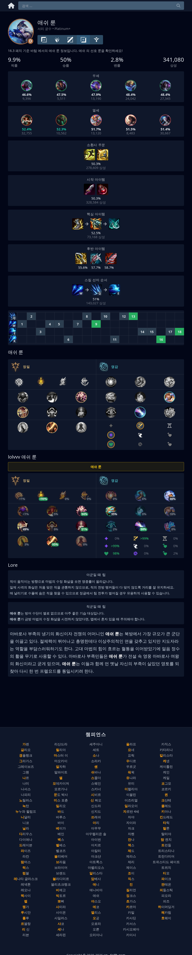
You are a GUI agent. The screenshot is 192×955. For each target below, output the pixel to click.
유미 (131, 783)
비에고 (61, 890)
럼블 (25, 873)
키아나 (166, 811)
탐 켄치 (166, 839)
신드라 (96, 806)
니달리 (26, 817)
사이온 (61, 912)
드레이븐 (25, 845)
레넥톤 (26, 884)
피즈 (166, 901)
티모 (166, 873)
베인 (61, 834)
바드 (61, 811)
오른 (96, 929)
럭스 (25, 867)
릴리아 (61, 749)
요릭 (131, 755)
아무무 (96, 828)
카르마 (131, 907)
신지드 (96, 811)
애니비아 (96, 890)
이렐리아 (131, 789)
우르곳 (131, 766)
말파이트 (60, 772)
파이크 (166, 878)
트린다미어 (166, 856)
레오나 (26, 890)
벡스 (61, 839)
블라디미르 (61, 878)
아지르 (96, 845)
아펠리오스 (96, 867)
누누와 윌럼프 (25, 811)
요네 (131, 749)
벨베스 (61, 845)
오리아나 (96, 935)
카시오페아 (131, 929)
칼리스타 (166, 755)
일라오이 (131, 806)
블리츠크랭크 (61, 884)
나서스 (26, 789)
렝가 (25, 907)
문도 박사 (61, 794)
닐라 (25, 828)
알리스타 (96, 873)
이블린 (131, 794)
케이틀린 (166, 766)
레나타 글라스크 (26, 878)
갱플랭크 (25, 755)
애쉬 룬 (96, 466)
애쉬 (96, 895)
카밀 (131, 912)
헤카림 (166, 912)
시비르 (96, 794)
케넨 (166, 761)
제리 (131, 862)
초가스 (131, 901)
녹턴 (25, 806)
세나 (61, 929)
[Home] (11, 5)
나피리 (26, 794)
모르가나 (60, 789)
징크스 (131, 895)
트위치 (166, 867)
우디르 (131, 761)
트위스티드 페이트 (166, 862)
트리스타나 (166, 850)
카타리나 (166, 749)
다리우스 (25, 834)
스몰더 (96, 777)
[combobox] (101, 5)
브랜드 (61, 873)
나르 (25, 777)
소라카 (96, 761)
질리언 (131, 890)
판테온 (166, 884)
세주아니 (96, 744)
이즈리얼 (131, 800)
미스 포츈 (61, 800)
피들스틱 (166, 890)
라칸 (25, 856)
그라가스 (25, 761)
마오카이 (60, 761)
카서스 (131, 923)
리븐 (25, 935)
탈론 (166, 828)
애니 (96, 884)
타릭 (166, 822)
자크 (131, 828)
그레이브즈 (26, 766)
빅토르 (61, 895)
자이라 (131, 822)
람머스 (26, 862)
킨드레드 (166, 817)
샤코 (61, 923)
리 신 (26, 929)
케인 (166, 772)
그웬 (25, 772)
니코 (25, 822)
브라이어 (60, 867)
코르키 (166, 789)
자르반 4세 (131, 811)
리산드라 (60, 744)
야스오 (96, 901)
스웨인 (96, 783)
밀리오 (61, 806)
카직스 (166, 744)
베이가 (61, 828)
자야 (131, 817)
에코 (96, 907)
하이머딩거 (166, 907)
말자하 (61, 766)
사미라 (61, 907)
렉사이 (26, 895)
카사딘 (131, 918)
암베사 (96, 878)
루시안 (26, 912)
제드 (131, 850)
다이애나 (25, 839)
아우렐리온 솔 (96, 834)
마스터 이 (61, 755)
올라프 (131, 744)
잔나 (131, 839)
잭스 (131, 845)
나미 (25, 783)
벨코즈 (61, 850)
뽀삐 (61, 901)
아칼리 (96, 850)
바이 (61, 822)
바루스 (61, 817)
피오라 (166, 895)
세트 (96, 749)
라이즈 (26, 850)
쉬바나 (96, 772)
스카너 (96, 789)
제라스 (131, 856)
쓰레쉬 (96, 817)
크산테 (166, 800)
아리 (96, 822)
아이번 (96, 839)
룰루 (25, 918)
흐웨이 (166, 918)
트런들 (166, 845)
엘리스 (96, 912)
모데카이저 (61, 783)
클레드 (166, 806)
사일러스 (60, 918)
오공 (96, 918)
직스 (131, 878)
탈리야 (166, 834)
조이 (131, 873)
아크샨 (96, 856)
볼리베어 (60, 856)
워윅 (131, 772)
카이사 (131, 935)
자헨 (131, 834)
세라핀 (61, 935)
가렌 (25, 744)
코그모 (166, 783)
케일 (166, 777)
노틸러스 (25, 800)
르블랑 (26, 923)
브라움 (61, 862)
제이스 (131, 867)
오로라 (96, 923)
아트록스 (96, 862)
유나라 (131, 777)
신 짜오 (96, 800)
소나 (96, 755)
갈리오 (26, 749)
